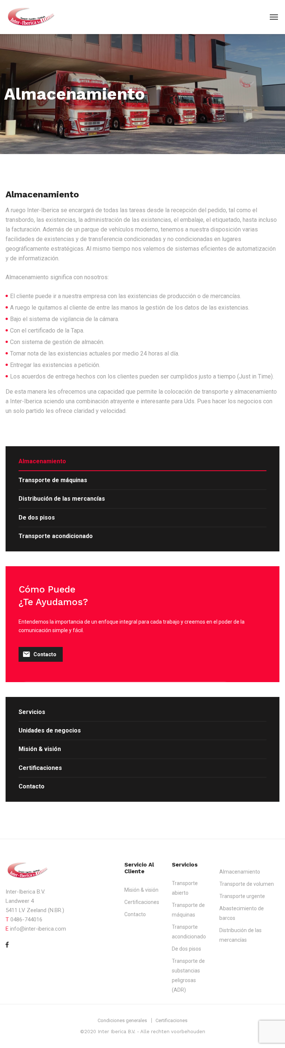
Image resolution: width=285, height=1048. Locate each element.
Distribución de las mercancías (62, 498)
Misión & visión (40, 748)
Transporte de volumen (246, 884)
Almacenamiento (42, 461)
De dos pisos (37, 517)
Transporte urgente (242, 896)
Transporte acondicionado (56, 536)
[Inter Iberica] (35, 16)
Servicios (32, 711)
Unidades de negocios (50, 730)
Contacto (44, 654)
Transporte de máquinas (53, 480)
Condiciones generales (122, 1020)
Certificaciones (40, 767)
